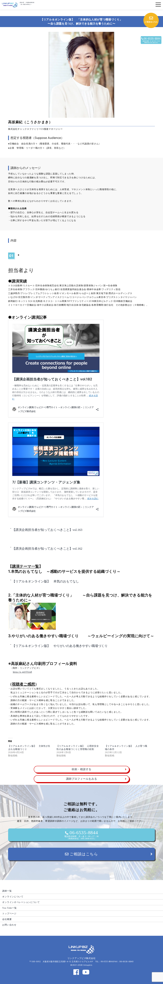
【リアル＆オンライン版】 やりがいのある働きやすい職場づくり (60, 646)
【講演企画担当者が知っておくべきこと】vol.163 (47, 529)
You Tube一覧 (9, 908)
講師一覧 (7, 891)
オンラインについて (12, 896)
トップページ (9, 913)
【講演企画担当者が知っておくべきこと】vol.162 (47, 548)
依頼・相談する (81, 769)
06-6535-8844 (81, 835)
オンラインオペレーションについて (21, 902)
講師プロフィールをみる (81, 778)
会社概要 (7, 919)
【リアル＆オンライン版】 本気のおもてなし (45, 581)
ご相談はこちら (83, 854)
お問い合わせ (9, 924)
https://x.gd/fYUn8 (22, 672)
